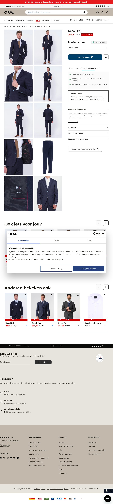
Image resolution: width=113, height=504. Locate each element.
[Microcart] (107, 12)
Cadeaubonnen (36, 462)
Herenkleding (16, 26)
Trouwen (56, 20)
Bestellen (92, 443)
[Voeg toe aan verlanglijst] (106, 57)
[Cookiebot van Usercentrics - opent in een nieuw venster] (95, 234)
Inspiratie (20, 20)
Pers (61, 470)
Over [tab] (89, 240)
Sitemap (66, 489)
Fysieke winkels (56, 6)
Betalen (91, 446)
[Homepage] (9, 12)
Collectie (8, 20)
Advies (45, 20)
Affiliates (62, 473)
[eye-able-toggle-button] (111, 491)
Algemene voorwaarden (55, 489)
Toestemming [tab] (23, 240)
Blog (81, 20)
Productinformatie (75, 133)
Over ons (62, 437)
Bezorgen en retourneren (78, 139)
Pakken (37, 26)
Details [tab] (56, 240)
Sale (38, 20)
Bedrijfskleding (65, 462)
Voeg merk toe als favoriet (83, 149)
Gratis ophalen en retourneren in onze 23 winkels (88, 79)
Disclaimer (37, 489)
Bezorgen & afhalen (97, 450)
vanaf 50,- (14, 6)
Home (6, 26)
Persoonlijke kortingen (39, 458)
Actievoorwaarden (37, 466)
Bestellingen (93, 437)
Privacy (43, 489)
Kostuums (27, 26)
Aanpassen (55, 269)
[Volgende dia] (106, 223)
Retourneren (94, 454)
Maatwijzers (34, 454)
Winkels (89, 20)
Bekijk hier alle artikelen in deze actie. (91, 99)
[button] (102, 12)
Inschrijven (43, 362)
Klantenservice (102, 20)
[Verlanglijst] (102, 12)
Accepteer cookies (89, 269)
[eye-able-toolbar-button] (106, 491)
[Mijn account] (97, 12)
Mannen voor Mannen (68, 466)
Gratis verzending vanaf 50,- (82, 74)
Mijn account (34, 443)
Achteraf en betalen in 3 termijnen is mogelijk (89, 84)
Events (73, 20)
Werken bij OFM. (66, 446)
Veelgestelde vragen (38, 450)
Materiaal (72, 128)
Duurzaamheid (65, 454)
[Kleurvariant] (26, 325)
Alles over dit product (77, 110)
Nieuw (30, 20)
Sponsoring (64, 458)
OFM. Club (33, 446)
